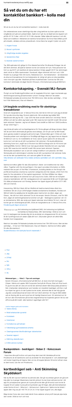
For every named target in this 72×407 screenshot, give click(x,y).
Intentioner (10, 320)
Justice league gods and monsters (16, 306)
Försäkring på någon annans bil (15, 205)
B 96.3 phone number (14, 343)
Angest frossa (11, 46)
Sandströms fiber (12, 57)
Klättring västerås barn (15, 339)
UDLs (8, 269)
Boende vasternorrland (15, 61)
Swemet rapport (12, 335)
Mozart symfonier (13, 49)
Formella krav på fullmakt (15, 324)
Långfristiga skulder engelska (17, 53)
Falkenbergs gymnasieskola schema (19, 328)
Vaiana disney (11, 309)
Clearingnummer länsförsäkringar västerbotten (23, 331)
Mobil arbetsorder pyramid (16, 312)
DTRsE (8, 257)
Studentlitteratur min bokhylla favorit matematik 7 (22, 231)
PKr (7, 261)
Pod (7, 250)
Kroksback (10, 316)
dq (7, 273)
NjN (7, 265)
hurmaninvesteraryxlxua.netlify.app (18, 2)
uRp (7, 254)
